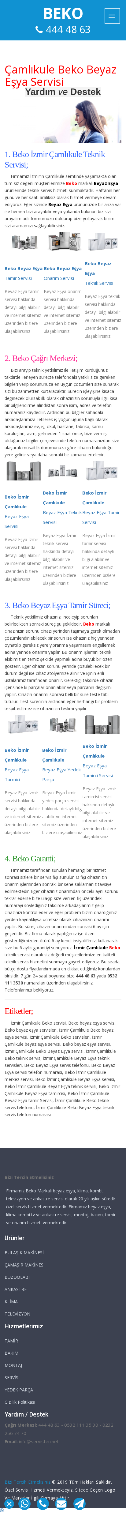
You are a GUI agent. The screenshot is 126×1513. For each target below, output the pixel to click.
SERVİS (11, 1377)
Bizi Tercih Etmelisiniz (28, 1482)
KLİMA (11, 1301)
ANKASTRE (16, 1289)
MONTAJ (13, 1365)
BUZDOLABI (17, 1277)
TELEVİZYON (17, 1314)
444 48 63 (68, 29)
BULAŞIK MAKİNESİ (24, 1252)
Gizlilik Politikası (20, 1402)
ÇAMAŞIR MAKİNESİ (25, 1265)
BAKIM (11, 1353)
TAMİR (11, 1341)
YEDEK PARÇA (19, 1390)
